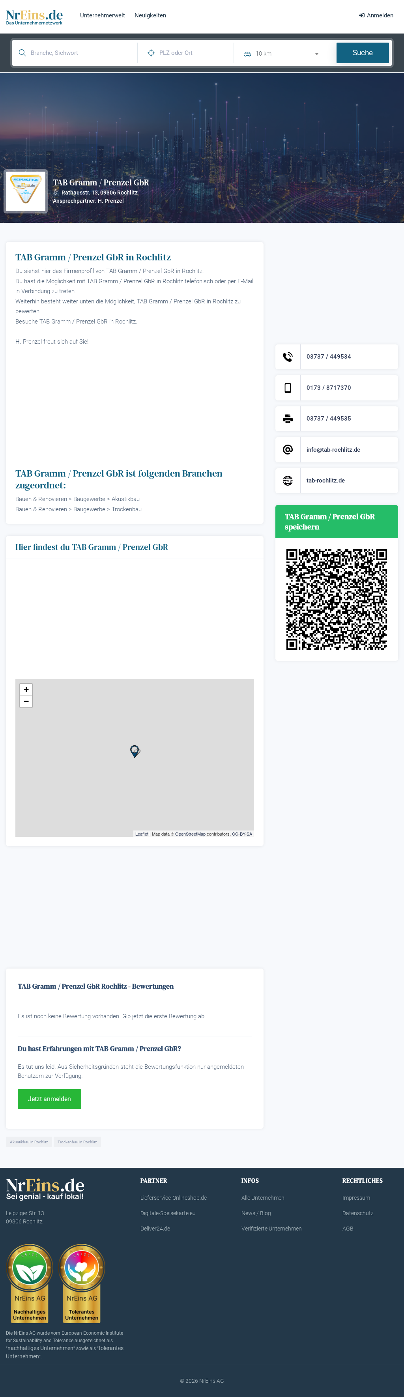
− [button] (26, 701)
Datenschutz (358, 1213)
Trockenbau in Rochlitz (77, 1142)
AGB (348, 1228)
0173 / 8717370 (329, 387)
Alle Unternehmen (262, 1198)
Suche (363, 52)
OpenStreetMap (190, 833)
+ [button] (26, 689)
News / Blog (256, 1213)
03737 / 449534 (329, 356)
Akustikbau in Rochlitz (29, 1142)
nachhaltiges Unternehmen (40, 1348)
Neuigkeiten (150, 15)
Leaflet (141, 833)
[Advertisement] (134, 406)
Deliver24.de (155, 1228)
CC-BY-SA (242, 833)
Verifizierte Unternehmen (271, 1228)
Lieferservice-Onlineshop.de (173, 1198)
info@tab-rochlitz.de (333, 449)
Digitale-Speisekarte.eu (168, 1213)
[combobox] (290, 53)
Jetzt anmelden (49, 1099)
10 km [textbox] (263, 53)
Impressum (356, 1198)
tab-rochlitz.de (326, 480)
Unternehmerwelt (102, 15)
